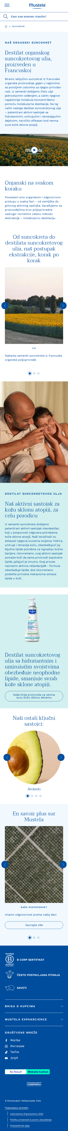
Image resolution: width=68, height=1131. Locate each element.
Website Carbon (38, 1071)
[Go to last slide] (4, 305)
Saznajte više (34, 925)
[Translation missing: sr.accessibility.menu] (6, 5)
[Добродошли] (6, 26)
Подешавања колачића (16, 1108)
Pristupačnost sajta (20, 1125)
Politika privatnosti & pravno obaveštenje (31, 1120)
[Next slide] (63, 305)
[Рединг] (34, 150)
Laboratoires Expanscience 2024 (26, 1114)
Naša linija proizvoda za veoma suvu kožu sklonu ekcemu (34, 696)
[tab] (30, 373)
